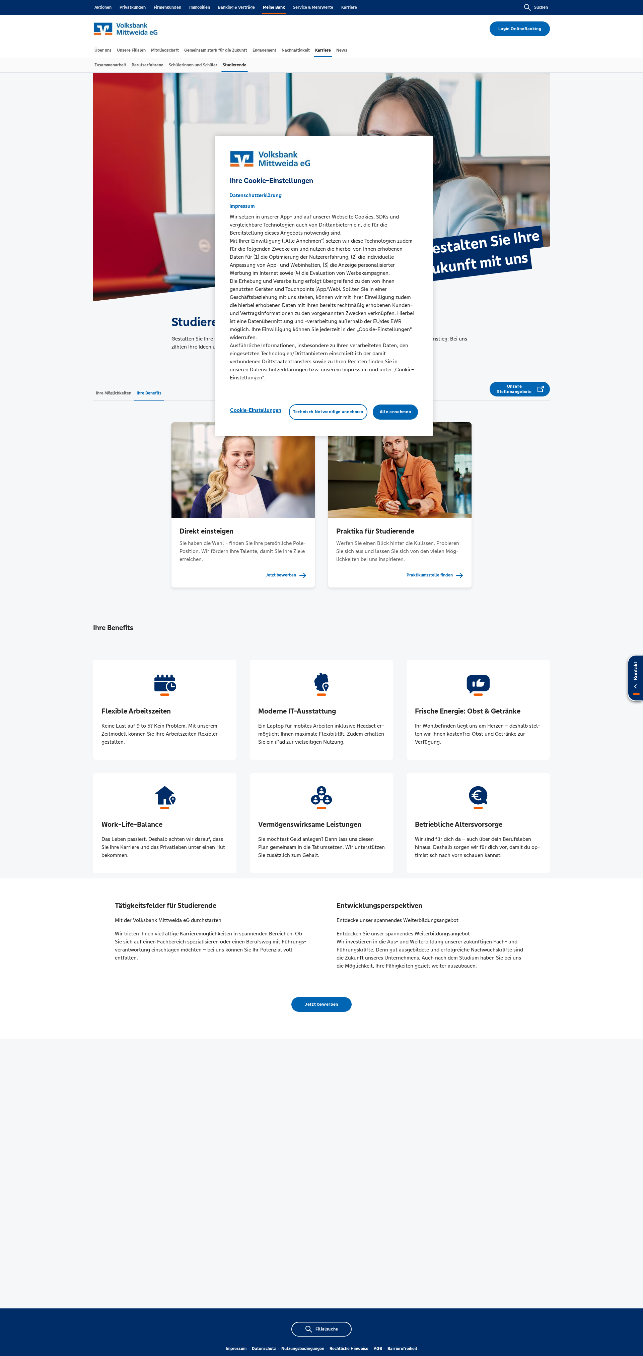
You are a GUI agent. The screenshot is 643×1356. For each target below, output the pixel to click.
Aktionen (103, 7)
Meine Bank (274, 7)
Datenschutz (264, 1348)
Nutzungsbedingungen (302, 1348)
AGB (378, 1348)
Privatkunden (133, 7)
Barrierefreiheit (402, 1348)
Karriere (349, 7)
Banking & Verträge (236, 7)
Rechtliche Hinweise (349, 1348)
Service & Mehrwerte (313, 7)
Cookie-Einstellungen (255, 410)
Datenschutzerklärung (255, 195)
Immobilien (199, 7)
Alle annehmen (395, 412)
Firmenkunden (167, 7)
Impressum (236, 1348)
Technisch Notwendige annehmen (328, 412)
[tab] (103, 50)
